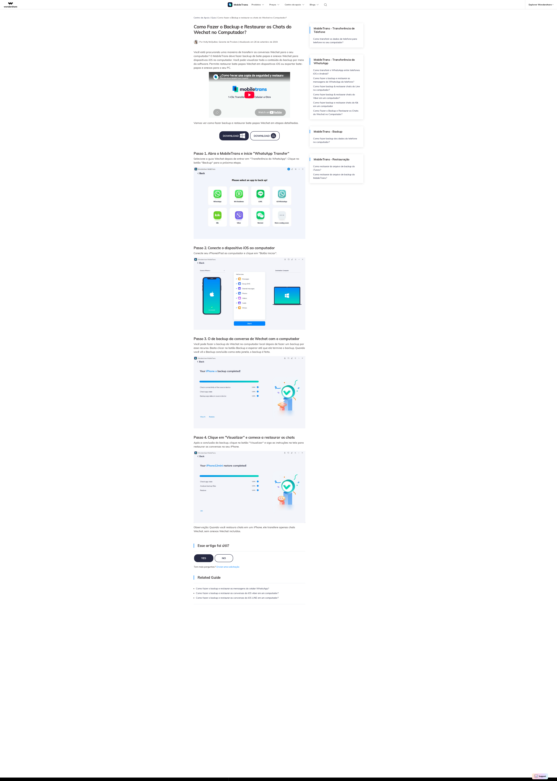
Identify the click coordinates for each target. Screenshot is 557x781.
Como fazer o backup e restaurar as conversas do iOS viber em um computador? (237, 593)
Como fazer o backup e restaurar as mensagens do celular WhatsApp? (232, 588)
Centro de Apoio (202, 17)
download (231, 135)
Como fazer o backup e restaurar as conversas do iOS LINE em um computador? (237, 597)
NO (224, 558)
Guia (213, 17)
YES (203, 558)
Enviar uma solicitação (227, 566)
